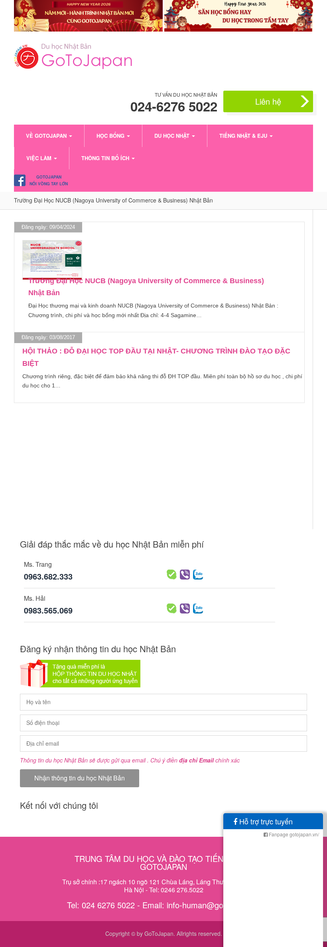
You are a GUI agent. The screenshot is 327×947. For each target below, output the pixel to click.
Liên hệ (268, 101)
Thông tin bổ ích (106, 158)
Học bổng (111, 135)
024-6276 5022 (173, 106)
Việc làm (39, 158)
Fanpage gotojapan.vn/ (293, 834)
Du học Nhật (172, 135)
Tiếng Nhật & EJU (244, 135)
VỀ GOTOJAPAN (47, 135)
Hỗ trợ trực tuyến (265, 821)
